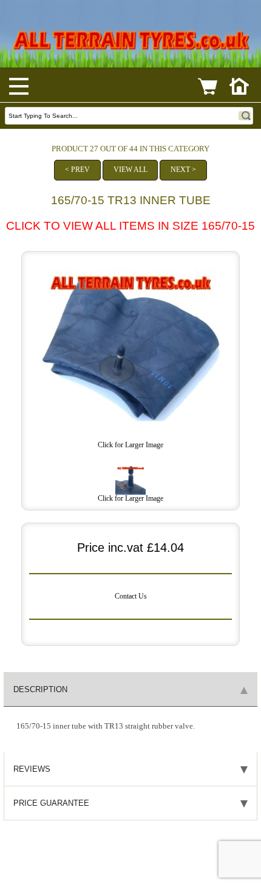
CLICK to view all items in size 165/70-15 (130, 225)
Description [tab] (40, 689)
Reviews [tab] (31, 769)
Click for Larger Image (130, 499)
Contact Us (131, 596)
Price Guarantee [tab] (51, 803)
